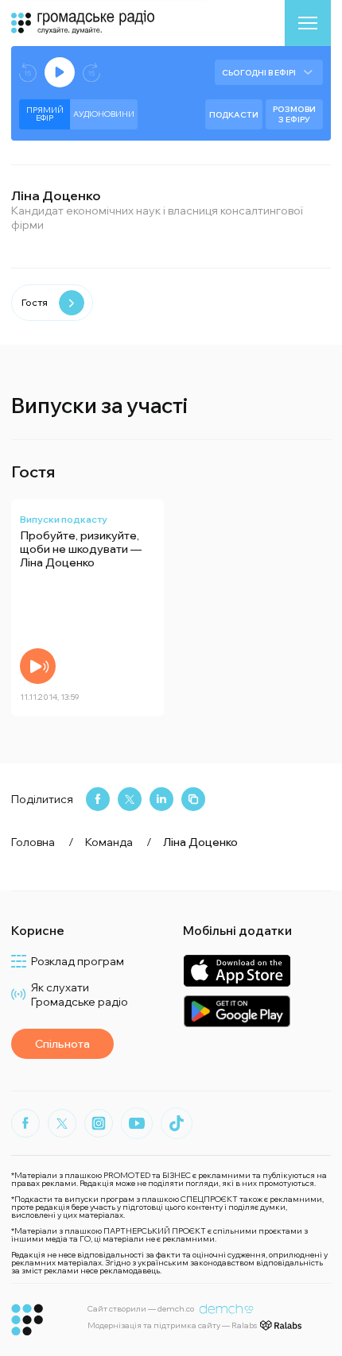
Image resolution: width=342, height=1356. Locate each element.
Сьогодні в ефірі (259, 73)
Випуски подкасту (63, 519)
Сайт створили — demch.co (140, 1309)
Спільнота (62, 1044)
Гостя (34, 302)
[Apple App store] (236, 970)
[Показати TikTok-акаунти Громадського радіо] (176, 1123)
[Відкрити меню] (308, 23)
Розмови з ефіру (294, 114)
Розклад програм (77, 961)
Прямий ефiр (45, 114)
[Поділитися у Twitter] (130, 799)
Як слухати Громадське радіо (79, 994)
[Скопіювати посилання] (193, 799)
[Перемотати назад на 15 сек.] (28, 73)
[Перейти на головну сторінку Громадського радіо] (27, 1320)
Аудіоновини (103, 114)
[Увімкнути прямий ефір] (60, 72)
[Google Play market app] (236, 1011)
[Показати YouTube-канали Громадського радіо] (137, 1123)
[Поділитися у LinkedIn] (161, 799)
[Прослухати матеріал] (38, 666)
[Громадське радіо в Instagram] (98, 1123)
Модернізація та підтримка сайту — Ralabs (172, 1325)
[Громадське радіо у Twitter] (62, 1123)
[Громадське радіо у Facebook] (25, 1123)
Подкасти (233, 115)
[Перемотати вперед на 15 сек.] (91, 73)
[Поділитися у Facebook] (98, 799)
